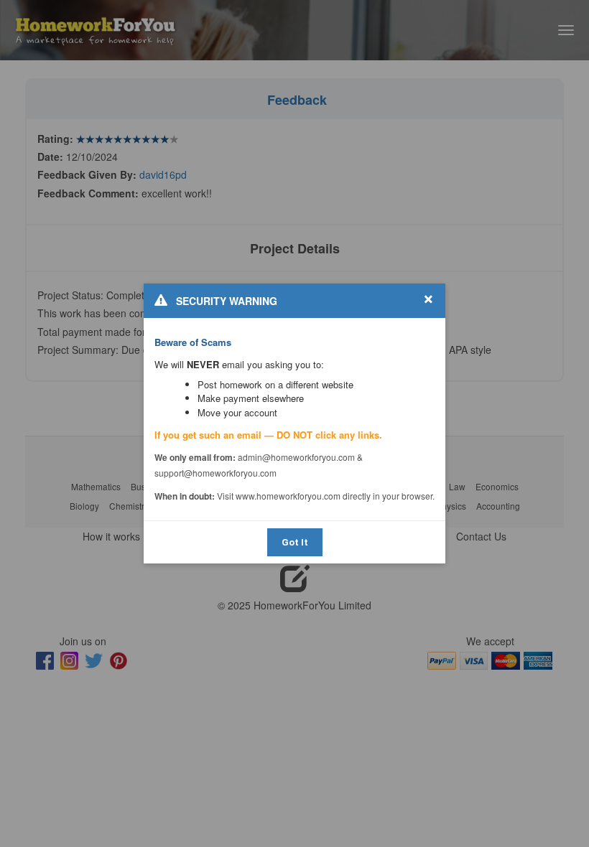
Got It (295, 542)
